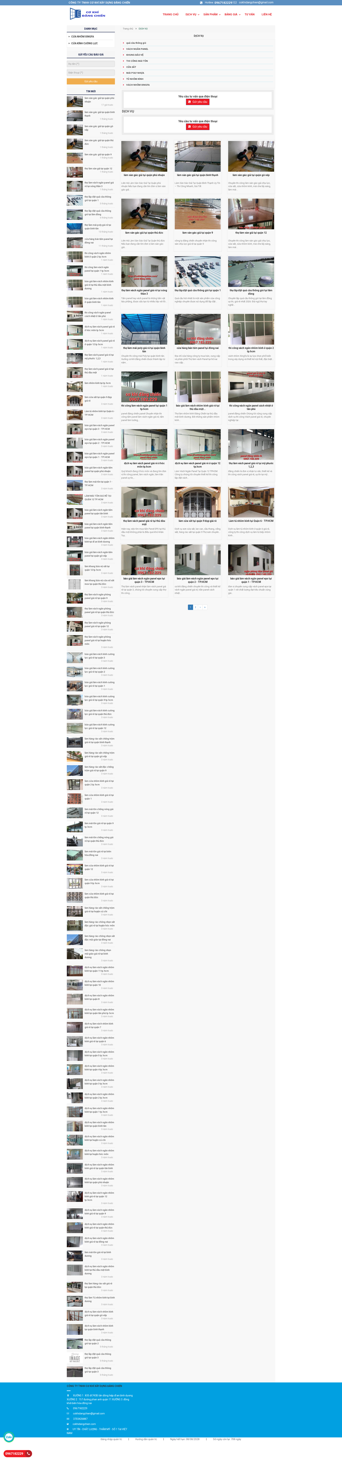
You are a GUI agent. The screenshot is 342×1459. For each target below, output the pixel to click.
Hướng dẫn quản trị (146, 1439)
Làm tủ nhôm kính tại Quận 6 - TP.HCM (251, 520)
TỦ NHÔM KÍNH (134, 79)
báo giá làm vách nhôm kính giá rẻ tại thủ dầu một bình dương (99, 285)
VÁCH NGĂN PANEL (137, 49)
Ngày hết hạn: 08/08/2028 (185, 1439)
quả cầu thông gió (136, 43)
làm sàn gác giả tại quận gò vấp (251, 175)
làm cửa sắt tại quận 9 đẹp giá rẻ (198, 520)
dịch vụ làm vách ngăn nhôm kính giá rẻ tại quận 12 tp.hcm (99, 1196)
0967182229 (223, 2)
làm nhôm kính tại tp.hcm (98, 383)
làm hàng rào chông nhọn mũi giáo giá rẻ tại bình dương (98, 954)
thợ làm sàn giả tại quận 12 (98, 168)
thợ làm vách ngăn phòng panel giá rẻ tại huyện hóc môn (98, 640)
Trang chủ (128, 28)
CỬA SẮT (131, 67)
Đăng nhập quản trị (111, 1439)
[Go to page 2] (200, 607)
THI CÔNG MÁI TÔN (137, 61)
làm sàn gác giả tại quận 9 (98, 154)
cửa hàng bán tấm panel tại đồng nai (198, 348)
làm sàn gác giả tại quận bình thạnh (197, 175)
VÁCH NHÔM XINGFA (138, 85)
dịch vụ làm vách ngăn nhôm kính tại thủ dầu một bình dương (99, 1270)
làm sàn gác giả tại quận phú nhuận (144, 175)
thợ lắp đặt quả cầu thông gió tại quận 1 (198, 290)
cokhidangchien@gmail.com (256, 2)
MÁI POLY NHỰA (135, 73)
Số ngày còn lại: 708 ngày (227, 1439)
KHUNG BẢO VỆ (134, 55)
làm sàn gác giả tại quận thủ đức (144, 232)
